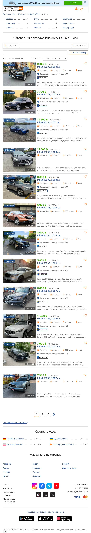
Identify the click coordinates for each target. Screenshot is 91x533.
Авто (14, 14)
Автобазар (7, 14)
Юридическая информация (9, 500)
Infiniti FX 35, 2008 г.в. (48, 67)
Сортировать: (36, 58)
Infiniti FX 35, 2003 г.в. (49, 207)
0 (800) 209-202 (80, 484)
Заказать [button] (73, 3)
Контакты (7, 488)
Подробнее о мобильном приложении (45, 512)
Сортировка (81, 45)
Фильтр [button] (12, 45)
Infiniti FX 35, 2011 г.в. (48, 122)
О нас (5, 484)
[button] (86, 9)
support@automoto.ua (78, 491)
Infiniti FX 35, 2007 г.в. (48, 94)
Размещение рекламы (9, 493)
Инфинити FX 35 (34, 14)
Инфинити (22, 14)
